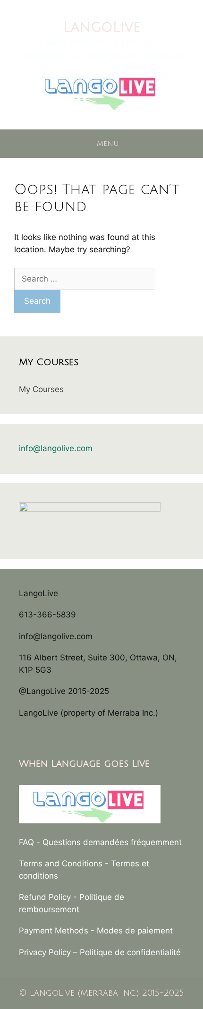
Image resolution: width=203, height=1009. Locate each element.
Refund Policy (45, 897)
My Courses (41, 389)
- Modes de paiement (132, 930)
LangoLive (101, 27)
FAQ (26, 842)
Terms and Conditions (60, 863)
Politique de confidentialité (130, 952)
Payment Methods (53, 930)
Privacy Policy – (49, 952)
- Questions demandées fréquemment (109, 842)
